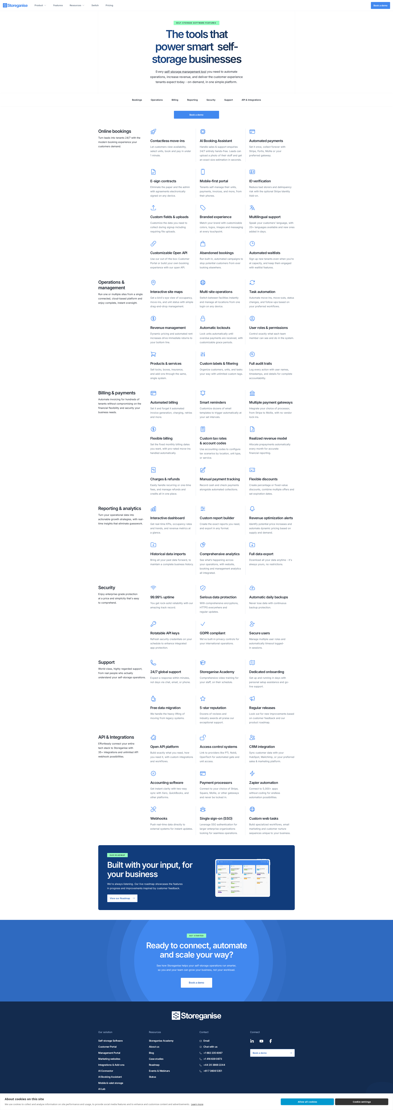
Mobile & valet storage (110, 1082)
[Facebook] (271, 1041)
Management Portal (109, 1052)
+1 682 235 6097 (212, 1052)
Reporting (192, 99)
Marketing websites (109, 1058)
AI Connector (105, 1070)
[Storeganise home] (15, 5)
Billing (175, 99)
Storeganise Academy (161, 1040)
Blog (151, 1052)
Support (228, 99)
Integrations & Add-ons (111, 1064)
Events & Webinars (159, 1070)
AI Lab (101, 1088)
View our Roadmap (120, 898)
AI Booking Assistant (110, 1076)
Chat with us (210, 1046)
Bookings (137, 99)
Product (39, 5)
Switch (95, 5)
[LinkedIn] (252, 1041)
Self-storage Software (110, 1040)
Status (152, 1076)
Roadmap (154, 1064)
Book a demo (380, 5)
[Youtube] (261, 1041)
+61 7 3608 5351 (212, 1070)
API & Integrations (251, 99)
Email (206, 1040)
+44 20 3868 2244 (214, 1064)
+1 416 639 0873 (212, 1058)
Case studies (156, 1058)
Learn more (197, 1104)
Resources (75, 5)
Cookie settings (362, 1101)
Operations (157, 99)
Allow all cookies (307, 1101)
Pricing (109, 5)
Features (58, 5)
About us (154, 1046)
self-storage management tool (185, 71)
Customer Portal (107, 1046)
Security (210, 99)
